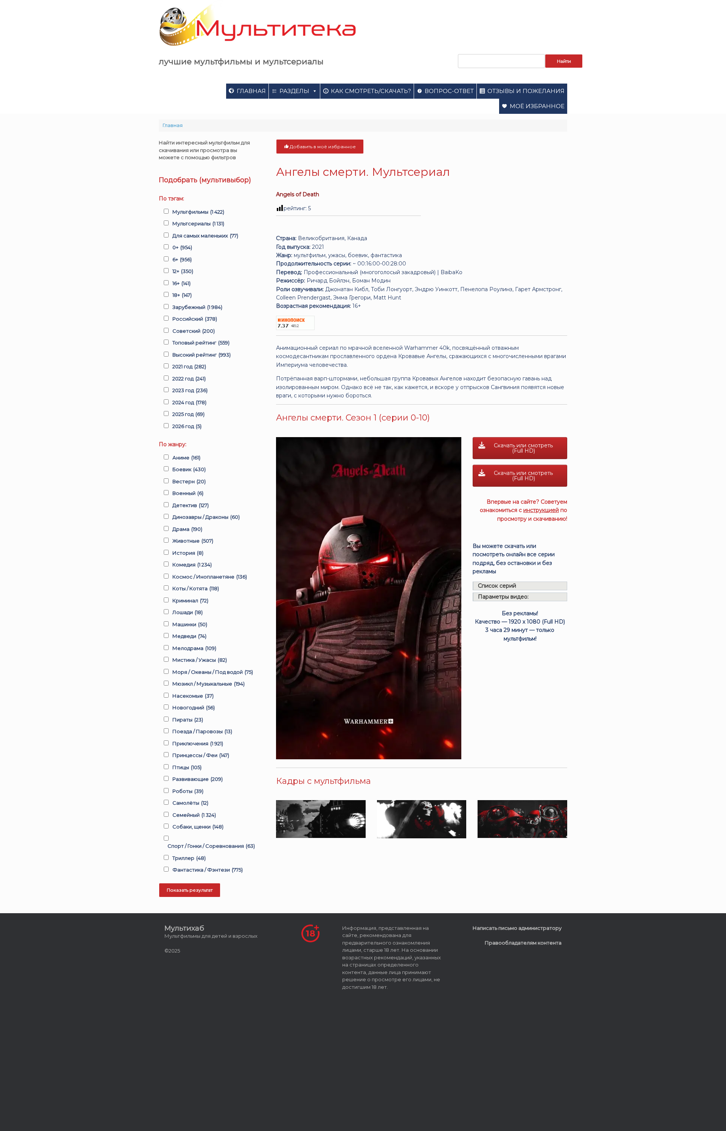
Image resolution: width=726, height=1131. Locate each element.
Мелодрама (194, 648)
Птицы (187, 767)
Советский (193, 331)
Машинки (189, 624)
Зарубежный (197, 307)
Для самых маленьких (205, 236)
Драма (187, 529)
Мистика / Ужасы (199, 660)
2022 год (189, 378)
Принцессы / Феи (200, 755)
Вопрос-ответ (449, 91)
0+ (182, 247)
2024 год (189, 402)
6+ (182, 259)
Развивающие (197, 779)
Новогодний (193, 707)
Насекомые (193, 696)
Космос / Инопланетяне (209, 577)
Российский (194, 319)
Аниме (186, 458)
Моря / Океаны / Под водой (212, 672)
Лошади (187, 612)
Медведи (189, 636)
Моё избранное (537, 106)
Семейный (194, 815)
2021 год (189, 366)
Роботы (187, 791)
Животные (192, 541)
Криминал (190, 600)
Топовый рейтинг (201, 343)
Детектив (190, 505)
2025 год (188, 414)
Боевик (189, 469)
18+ (182, 295)
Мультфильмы (198, 212)
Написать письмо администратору (517, 928)
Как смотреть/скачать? (371, 91)
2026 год (187, 426)
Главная (251, 91)
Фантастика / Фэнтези (207, 870)
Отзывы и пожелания (526, 91)
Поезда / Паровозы (202, 731)
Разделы (294, 91)
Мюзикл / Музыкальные (208, 684)
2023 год (190, 390)
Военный (187, 493)
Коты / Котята (195, 588)
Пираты (187, 720)
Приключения (197, 743)
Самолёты (190, 803)
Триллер (189, 858)
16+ (181, 283)
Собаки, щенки (197, 827)
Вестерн (189, 481)
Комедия (192, 565)
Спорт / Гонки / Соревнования (211, 846)
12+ (182, 271)
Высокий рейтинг (201, 355)
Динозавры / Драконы (206, 517)
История (187, 553)
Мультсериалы (198, 223)
